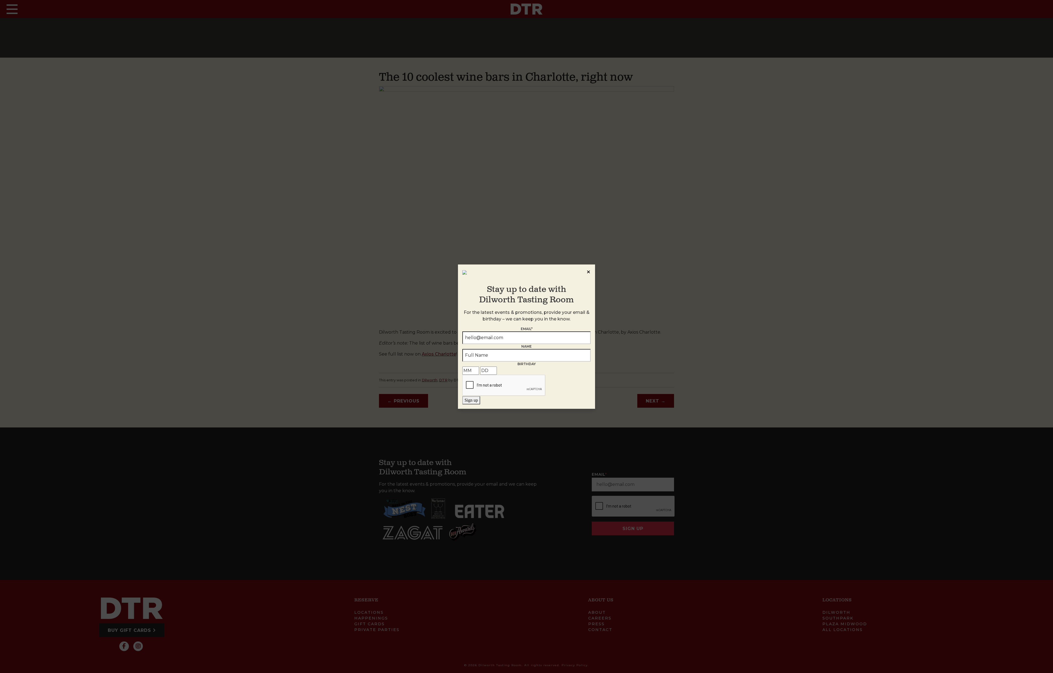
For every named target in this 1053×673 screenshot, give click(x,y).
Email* (527, 329)
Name (526, 346)
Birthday (526, 364)
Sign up (471, 400)
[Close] (588, 271)
